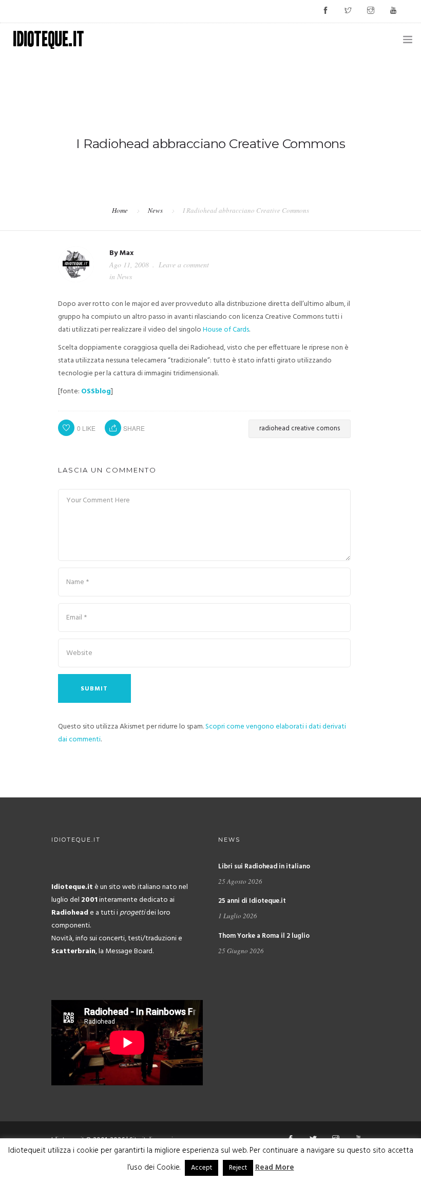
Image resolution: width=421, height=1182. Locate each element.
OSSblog (96, 391)
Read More (274, 1167)
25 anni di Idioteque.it (252, 901)
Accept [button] (201, 1167)
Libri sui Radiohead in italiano (264, 866)
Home (120, 210)
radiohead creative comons (299, 428)
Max (126, 253)
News (155, 210)
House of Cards (226, 330)
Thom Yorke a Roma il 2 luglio (264, 936)
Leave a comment (184, 264)
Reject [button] (238, 1167)
